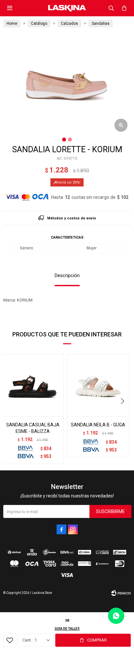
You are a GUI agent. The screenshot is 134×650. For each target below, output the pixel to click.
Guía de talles (67, 628)
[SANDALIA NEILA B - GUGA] (98, 385)
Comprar (97, 640)
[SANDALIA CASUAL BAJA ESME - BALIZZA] (33, 385)
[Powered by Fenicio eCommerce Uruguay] (121, 593)
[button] (111, 8)
